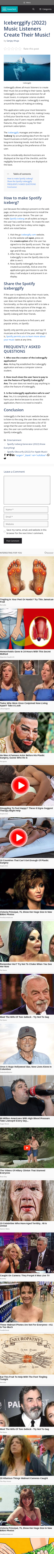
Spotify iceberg (17, 218)
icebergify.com (28, 234)
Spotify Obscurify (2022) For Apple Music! (27, 451)
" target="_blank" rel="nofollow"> (31, 455)
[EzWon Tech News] (9, 9)
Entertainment (14, 440)
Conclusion (12, 187)
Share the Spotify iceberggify (19, 181)
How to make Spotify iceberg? (20, 178)
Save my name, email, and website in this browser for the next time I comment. (26, 531)
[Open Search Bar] (33, 9)
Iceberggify (13, 132)
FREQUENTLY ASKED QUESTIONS (21, 184)
